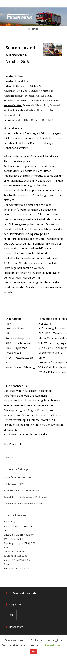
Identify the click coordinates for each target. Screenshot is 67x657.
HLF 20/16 (30, 119)
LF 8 (50, 119)
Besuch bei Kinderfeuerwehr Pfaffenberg (26, 497)
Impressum (13, 635)
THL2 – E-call (10, 522)
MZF (20, 119)
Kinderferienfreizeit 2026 (17, 477)
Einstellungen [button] (53, 645)
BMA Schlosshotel (13, 539)
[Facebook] (12, 615)
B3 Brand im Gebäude (15, 555)
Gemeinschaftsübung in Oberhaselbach (25, 503)
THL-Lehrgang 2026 (14, 484)
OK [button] (33, 651)
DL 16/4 (42, 119)
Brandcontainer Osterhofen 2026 (21, 490)
